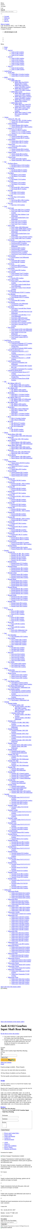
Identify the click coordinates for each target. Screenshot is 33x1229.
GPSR (6, 1142)
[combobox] (9, 12)
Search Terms (8, 1134)
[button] (3, 1062)
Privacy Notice (8, 1147)
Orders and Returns (9, 1136)
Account (6, 16)
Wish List (7, 18)
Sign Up (6, 21)
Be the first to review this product (10, 1033)
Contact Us (7, 1138)
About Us (7, 1144)
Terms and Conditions (10, 1145)
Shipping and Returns (10, 1149)
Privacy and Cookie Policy (11, 1133)
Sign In (6, 19)
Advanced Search (9, 1139)
